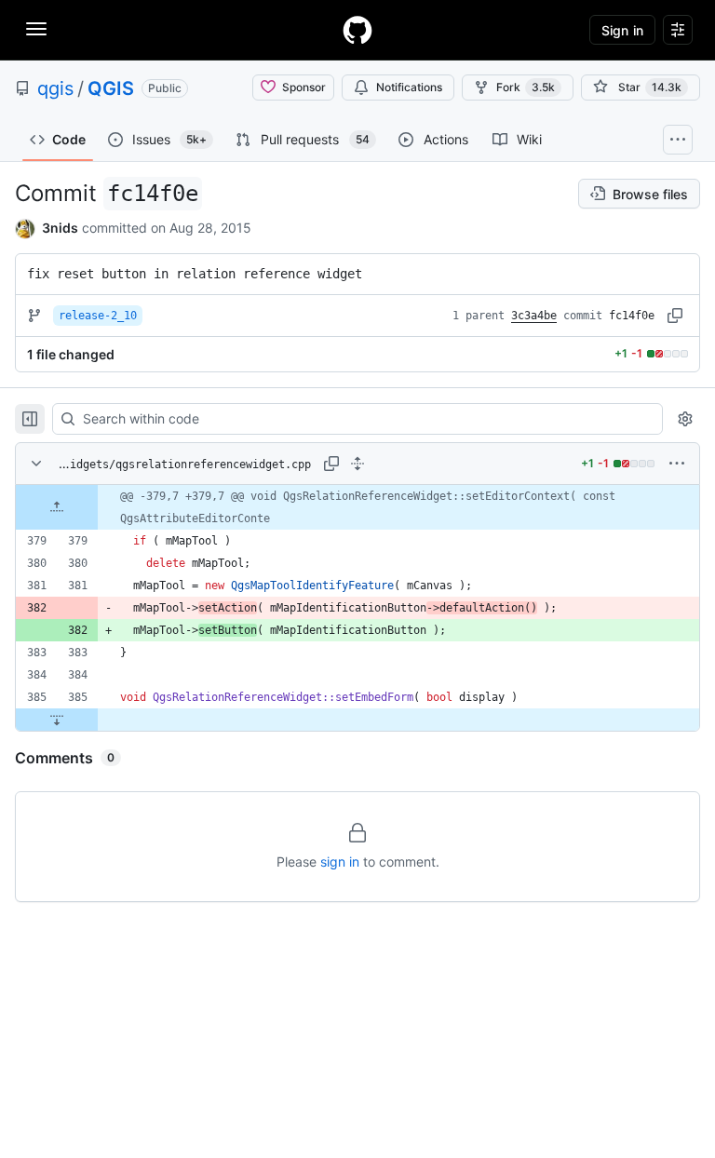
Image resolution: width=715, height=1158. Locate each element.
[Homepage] (357, 30)
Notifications (409, 87)
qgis (55, 88)
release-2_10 (98, 315)
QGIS (111, 88)
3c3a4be (534, 315)
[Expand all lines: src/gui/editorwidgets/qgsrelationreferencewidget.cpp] (357, 464)
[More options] (677, 463)
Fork (525, 87)
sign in (339, 861)
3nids (60, 228)
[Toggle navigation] (36, 29)
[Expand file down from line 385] (57, 719)
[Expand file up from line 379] (57, 507)
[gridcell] (357, 507)
